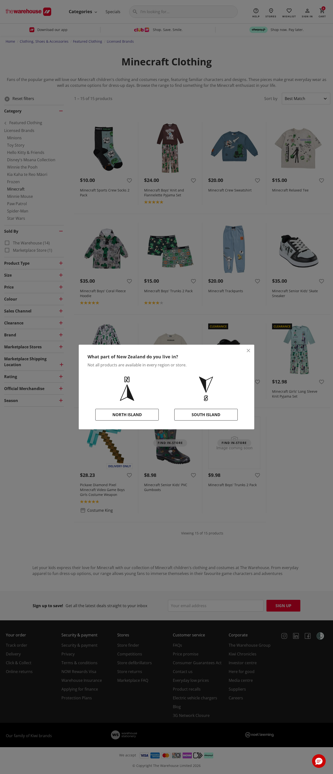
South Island (206, 414)
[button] (319, 761)
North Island (127, 414)
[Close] (248, 350)
